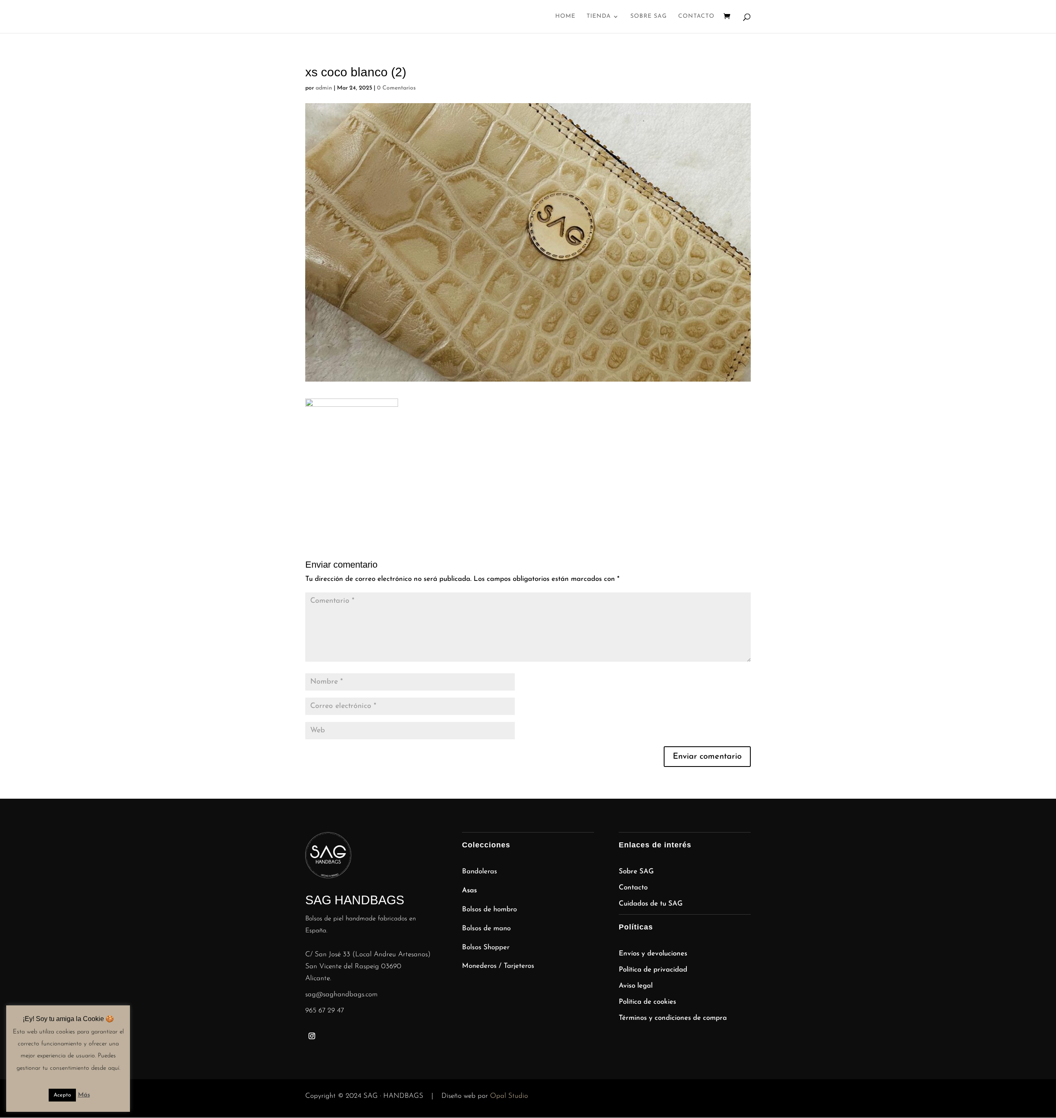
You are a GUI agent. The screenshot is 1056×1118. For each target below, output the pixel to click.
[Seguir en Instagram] (311, 1036)
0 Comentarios (396, 88)
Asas (469, 890)
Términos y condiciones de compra (673, 1017)
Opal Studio (509, 1095)
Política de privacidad (653, 969)
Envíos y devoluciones (653, 953)
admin (324, 88)
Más (84, 1095)
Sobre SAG (648, 16)
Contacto (696, 16)
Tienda (599, 16)
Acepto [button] (62, 1095)
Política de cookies (647, 1001)
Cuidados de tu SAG (651, 903)
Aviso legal (636, 985)
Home (565, 16)
